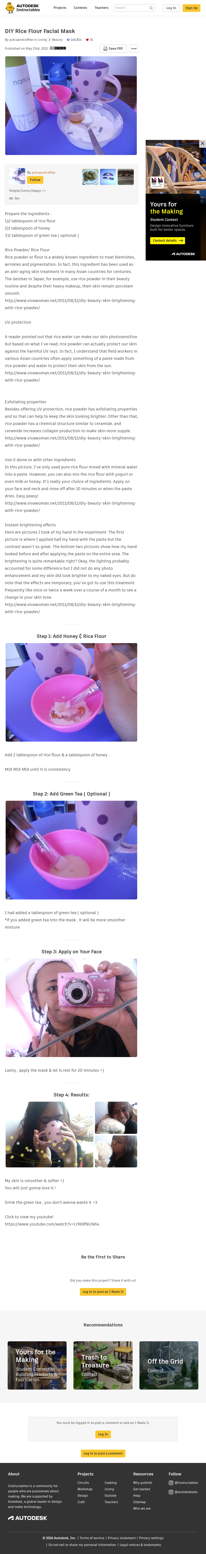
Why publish (142, 1482)
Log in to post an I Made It (103, 1291)
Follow (35, 180)
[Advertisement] (176, 200)
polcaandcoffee (21, 40)
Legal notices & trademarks (140, 1545)
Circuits (83, 1482)
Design (82, 1495)
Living (42, 40)
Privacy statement (122, 1538)
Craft (81, 1502)
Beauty (57, 40)
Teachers (101, 7)
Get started (141, 1489)
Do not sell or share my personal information (82, 1545)
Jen (17, 198)
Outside (110, 1495)
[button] (134, 49)
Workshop (85, 1489)
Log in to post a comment (103, 1453)
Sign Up (191, 8)
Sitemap (139, 1502)
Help (136, 1495)
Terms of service (92, 1538)
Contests (80, 7)
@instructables (186, 1482)
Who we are (142, 1508)
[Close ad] (202, 144)
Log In (171, 8)
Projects (60, 7)
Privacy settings (151, 1538)
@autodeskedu (186, 1492)
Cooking (111, 1482)
